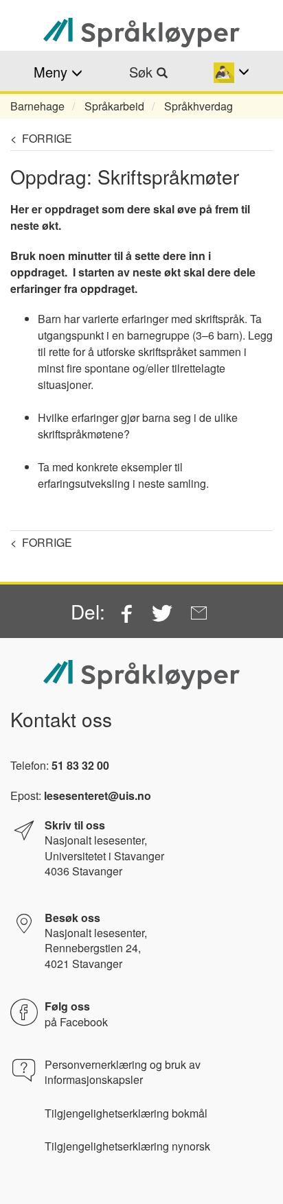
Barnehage (37, 106)
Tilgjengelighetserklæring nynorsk (127, 1146)
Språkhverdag (198, 106)
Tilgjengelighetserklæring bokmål (126, 1113)
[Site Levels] (231, 72)
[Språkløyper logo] (141, 32)
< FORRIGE (41, 138)
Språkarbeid (114, 106)
